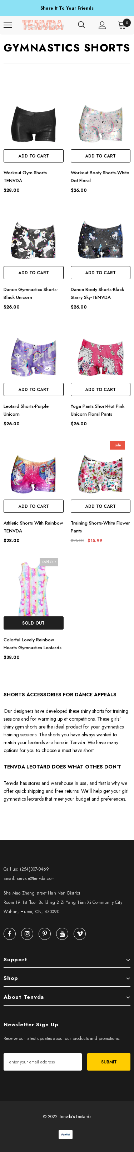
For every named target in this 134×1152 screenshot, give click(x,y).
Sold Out (33, 623)
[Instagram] (27, 934)
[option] (67, 8)
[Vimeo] (80, 934)
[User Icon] (102, 25)
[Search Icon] (81, 25)
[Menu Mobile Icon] (8, 25)
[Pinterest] (45, 934)
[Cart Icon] (122, 25)
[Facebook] (10, 934)
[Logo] (43, 25)
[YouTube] (62, 934)
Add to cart (33, 156)
